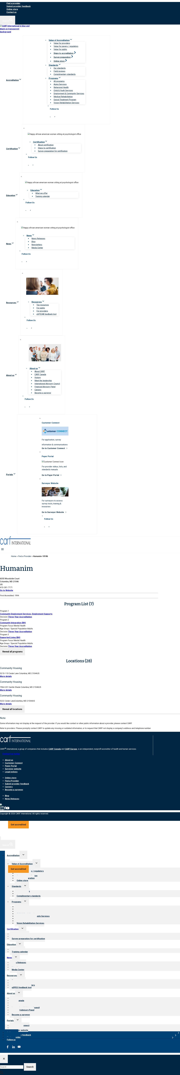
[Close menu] (0, 838)
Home (13, 556)
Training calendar (42, 196)
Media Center (37, 248)
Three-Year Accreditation (20, 617)
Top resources (42, 305)
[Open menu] (2, 549)
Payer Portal (11, 766)
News (9, 957)
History (38, 377)
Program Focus (6, 626)
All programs (59, 81)
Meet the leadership (43, 380)
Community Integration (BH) (13, 623)
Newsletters (36, 245)
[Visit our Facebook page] (54, 116)
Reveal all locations (12, 709)
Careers (38, 390)
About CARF (40, 371)
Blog (33, 241)
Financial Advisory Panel (45, 387)
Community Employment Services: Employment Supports (26, 614)
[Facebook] (5, 809)
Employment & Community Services (69, 93)
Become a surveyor (43, 393)
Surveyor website (13, 769)
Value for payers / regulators (66, 46)
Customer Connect (14, 763)
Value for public (60, 49)
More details (6, 676)
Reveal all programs (12, 651)
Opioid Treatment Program (65, 100)
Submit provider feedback (18, 6)
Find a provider (13, 3)
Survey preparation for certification (52, 151)
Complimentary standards (65, 74)
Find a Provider (24, 556)
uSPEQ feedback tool (21, 987)
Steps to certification (47, 148)
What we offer (41, 193)
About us (9, 760)
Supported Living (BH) (10, 637)
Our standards (60, 68)
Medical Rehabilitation (63, 96)
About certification (46, 145)
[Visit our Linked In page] (28, 165)
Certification (12, 929)
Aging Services (60, 84)
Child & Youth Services (63, 90)
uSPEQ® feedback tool (46, 314)
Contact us (11, 12)
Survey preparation (62, 57)
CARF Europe (71, 749)
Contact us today (11, 753)
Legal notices (11, 772)
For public (40, 308)
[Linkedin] (2, 809)
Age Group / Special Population (13, 628)
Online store (12, 9)
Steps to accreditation (63, 53)
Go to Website (6, 590)
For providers (42, 311)
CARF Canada (40, 374)
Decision (4, 617)
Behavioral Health (61, 87)
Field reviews (59, 71)
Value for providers (62, 43)
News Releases (38, 238)
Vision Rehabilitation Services (66, 103)
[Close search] (4, 1059)
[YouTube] (7, 809)
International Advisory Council (47, 384)
